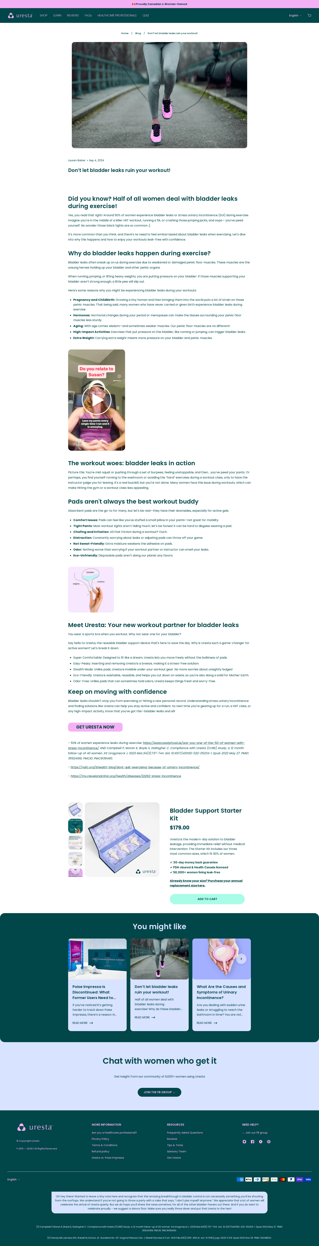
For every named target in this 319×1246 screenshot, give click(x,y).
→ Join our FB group (254, 1132)
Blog (138, 33)
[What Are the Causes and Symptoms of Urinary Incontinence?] (221, 985)
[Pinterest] (269, 1142)
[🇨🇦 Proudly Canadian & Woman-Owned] (159, 4)
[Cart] (309, 15)
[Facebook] (252, 1142)
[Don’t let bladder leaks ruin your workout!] (159, 985)
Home (124, 33)
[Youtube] (261, 1142)
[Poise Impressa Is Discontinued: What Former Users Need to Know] (97, 985)
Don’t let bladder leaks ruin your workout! (173, 33)
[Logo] (20, 15)
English (12, 1179)
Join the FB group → (159, 1092)
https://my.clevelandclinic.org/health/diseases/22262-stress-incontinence (126, 776)
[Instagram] (244, 1142)
